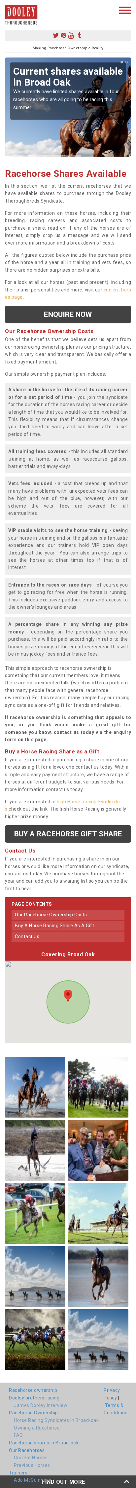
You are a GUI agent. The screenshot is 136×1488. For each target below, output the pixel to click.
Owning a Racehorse (37, 1428)
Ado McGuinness (32, 1480)
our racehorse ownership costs (51, 914)
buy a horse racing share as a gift (54, 925)
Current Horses (31, 1457)
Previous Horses (32, 1465)
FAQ (18, 1435)
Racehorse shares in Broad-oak (44, 1442)
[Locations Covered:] (8, 10)
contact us (27, 936)
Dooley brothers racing (34, 1397)
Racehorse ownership (33, 1390)
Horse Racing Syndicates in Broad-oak (56, 1420)
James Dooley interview (40, 1405)
